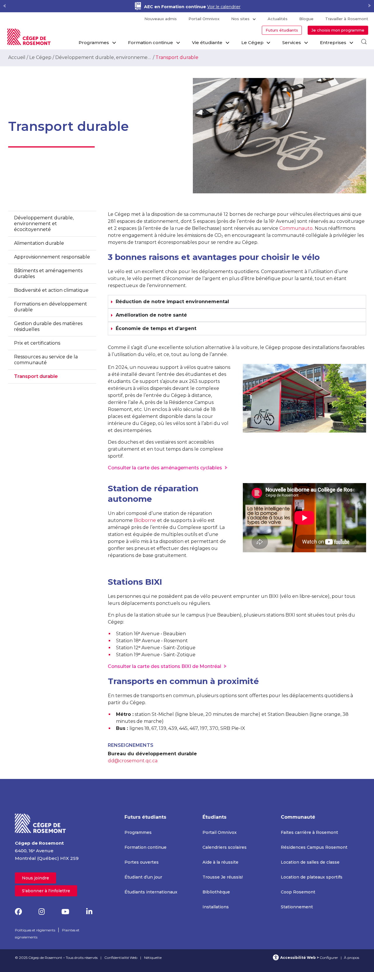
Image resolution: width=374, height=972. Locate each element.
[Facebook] (18, 911)
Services (291, 42)
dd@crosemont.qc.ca (132, 760)
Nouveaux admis (160, 18)
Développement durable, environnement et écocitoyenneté (103, 57)
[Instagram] (42, 911)
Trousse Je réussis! (222, 877)
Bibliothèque (216, 892)
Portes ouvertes (141, 862)
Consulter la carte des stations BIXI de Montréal (164, 666)
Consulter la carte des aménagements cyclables (165, 468)
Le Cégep (252, 42)
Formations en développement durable (50, 307)
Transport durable (36, 376)
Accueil (16, 57)
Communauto (296, 228)
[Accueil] (40, 823)
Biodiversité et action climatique (51, 290)
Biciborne (145, 520)
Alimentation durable (39, 243)
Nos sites (240, 18)
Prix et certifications (37, 343)
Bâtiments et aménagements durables (48, 273)
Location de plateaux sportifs (311, 877)
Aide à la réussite (220, 862)
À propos (351, 957)
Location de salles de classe (310, 862)
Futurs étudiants (282, 30)
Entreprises (333, 42)
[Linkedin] (89, 911)
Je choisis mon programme (337, 30)
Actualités (278, 18)
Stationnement (297, 906)
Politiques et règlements (35, 930)
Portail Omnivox (203, 18)
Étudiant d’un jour (143, 877)
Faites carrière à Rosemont (309, 832)
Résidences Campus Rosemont (314, 847)
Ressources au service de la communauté (46, 359)
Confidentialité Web (120, 957)
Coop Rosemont (298, 892)
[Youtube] (65, 911)
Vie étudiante (207, 42)
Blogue (306, 18)
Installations (215, 906)
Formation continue (150, 42)
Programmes (94, 42)
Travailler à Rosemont (346, 18)
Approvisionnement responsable (52, 257)
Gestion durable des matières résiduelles (48, 326)
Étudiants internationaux (150, 892)
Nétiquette (153, 957)
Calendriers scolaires (224, 847)
